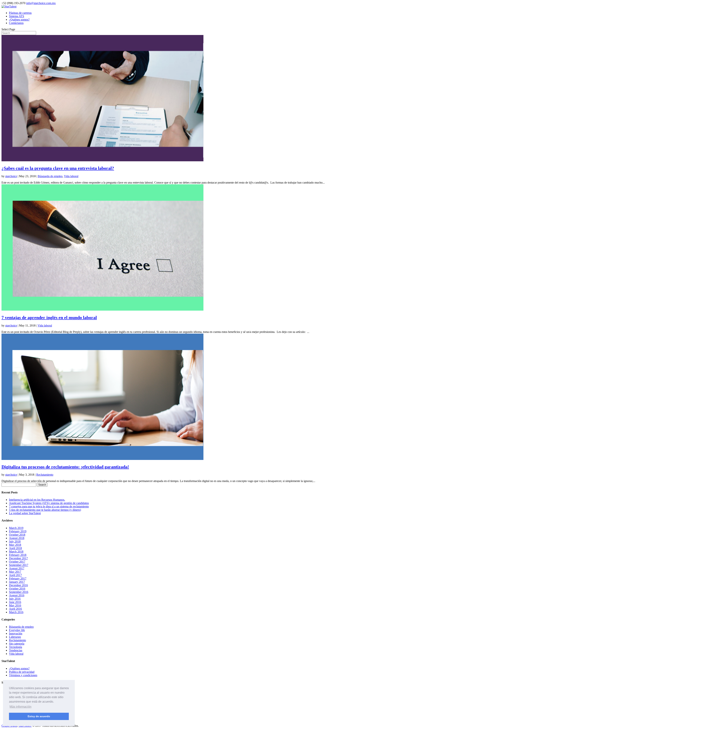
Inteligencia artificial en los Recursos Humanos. (37, 499)
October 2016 (17, 588)
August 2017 (16, 568)
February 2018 (17, 554)
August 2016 (16, 595)
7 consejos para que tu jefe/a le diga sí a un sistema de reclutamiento (49, 506)
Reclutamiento (44, 474)
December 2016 (18, 585)
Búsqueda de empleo (50, 176)
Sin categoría (16, 643)
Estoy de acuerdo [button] (39, 716)
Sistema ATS (16, 16)
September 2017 (18, 565)
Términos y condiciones (23, 675)
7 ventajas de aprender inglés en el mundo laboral (49, 317)
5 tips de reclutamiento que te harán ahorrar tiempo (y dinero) (45, 509)
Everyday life (17, 630)
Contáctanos (16, 23)
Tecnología (15, 647)
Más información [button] (20, 706)
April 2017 (15, 575)
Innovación (15, 633)
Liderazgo (15, 636)
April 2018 (15, 548)
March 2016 (16, 612)
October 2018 (17, 534)
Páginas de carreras (20, 12)
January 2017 (17, 581)
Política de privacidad (21, 671)
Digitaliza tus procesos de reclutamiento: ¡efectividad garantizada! (65, 466)
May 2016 (15, 605)
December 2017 (18, 558)
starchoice (11, 176)
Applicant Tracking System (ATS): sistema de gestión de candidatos (49, 503)
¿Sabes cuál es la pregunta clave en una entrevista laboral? (57, 168)
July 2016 (15, 598)
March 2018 (16, 551)
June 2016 (15, 602)
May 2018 (15, 544)
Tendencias (15, 650)
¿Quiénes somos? (19, 19)
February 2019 (17, 531)
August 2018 (16, 538)
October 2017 (17, 561)
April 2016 (15, 608)
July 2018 (15, 541)
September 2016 (18, 592)
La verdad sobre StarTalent (25, 513)
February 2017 (17, 578)
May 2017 (15, 571)
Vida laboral (71, 176)
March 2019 (16, 528)
